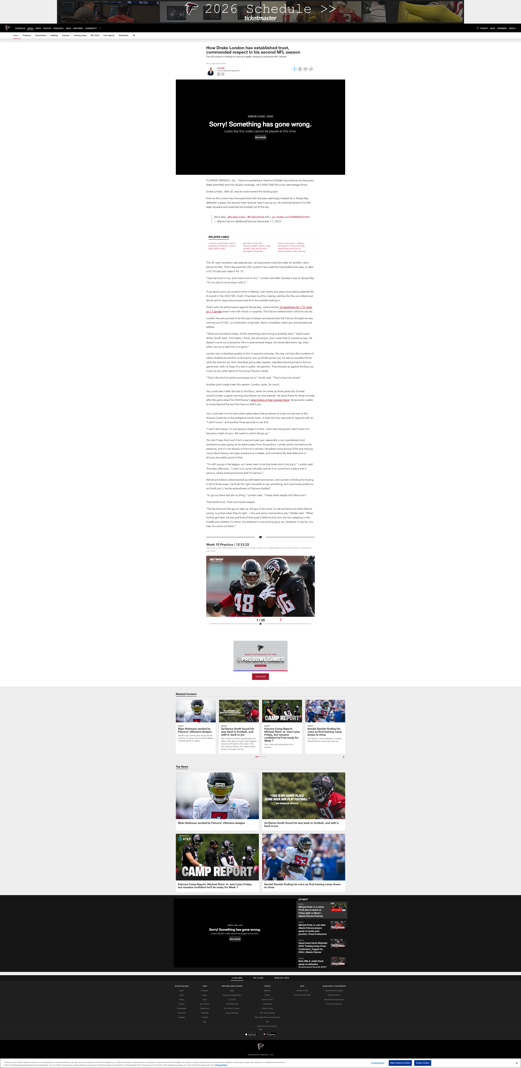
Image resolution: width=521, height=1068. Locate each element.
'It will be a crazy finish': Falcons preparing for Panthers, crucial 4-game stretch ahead (222, 246)
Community (181, 1013)
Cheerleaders (181, 1008)
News (182, 990)
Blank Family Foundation (334, 990)
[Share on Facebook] (295, 70)
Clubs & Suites (267, 1008)
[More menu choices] (100, 28)
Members (267, 990)
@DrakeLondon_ (237, 216)
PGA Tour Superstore (334, 1004)
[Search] (478, 28)
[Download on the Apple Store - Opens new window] (251, 1034)
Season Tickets (267, 999)
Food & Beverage (232, 1013)
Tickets (267, 995)
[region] (260, 1063)
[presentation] (344, 757)
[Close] (517, 1063)
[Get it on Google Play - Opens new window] (269, 1035)
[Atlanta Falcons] (260, 1047)
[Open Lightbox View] (260, 592)
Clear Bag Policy (232, 1004)
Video (182, 995)
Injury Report (204, 1004)
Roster (204, 995)
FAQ (267, 1022)
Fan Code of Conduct (232, 1008)
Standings (204, 1013)
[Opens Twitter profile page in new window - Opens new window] (223, 74)
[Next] (280, 619)
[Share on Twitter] (300, 70)
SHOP (302, 986)
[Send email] (305, 70)
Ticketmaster (267, 1004)
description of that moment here (270, 399)
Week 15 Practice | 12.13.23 (227, 544)
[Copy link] (311, 69)
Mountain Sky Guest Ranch (334, 999)
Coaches (204, 1017)
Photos (181, 999)
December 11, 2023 (269, 221)
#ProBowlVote (255, 216)
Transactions (204, 1008)
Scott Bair (221, 68)
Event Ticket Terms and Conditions (267, 1017)
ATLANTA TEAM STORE (302, 995)
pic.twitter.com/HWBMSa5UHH (291, 216)
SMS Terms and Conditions (267, 1026)
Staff (204, 1022)
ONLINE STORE (302, 990)
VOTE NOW (260, 676)
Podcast (182, 1004)
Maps (232, 990)
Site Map (181, 1017)
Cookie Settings (378, 1063)
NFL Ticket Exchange (267, 1013)
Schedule (204, 990)
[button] (260, 137)
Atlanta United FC (334, 995)
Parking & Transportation (232, 995)
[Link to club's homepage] (7, 28)
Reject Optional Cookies (400, 1063)
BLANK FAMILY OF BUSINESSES (334, 986)
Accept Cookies (422, 1063)
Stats (205, 999)
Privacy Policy (221, 1065)
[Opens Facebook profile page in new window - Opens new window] (218, 74)
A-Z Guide (232, 999)
